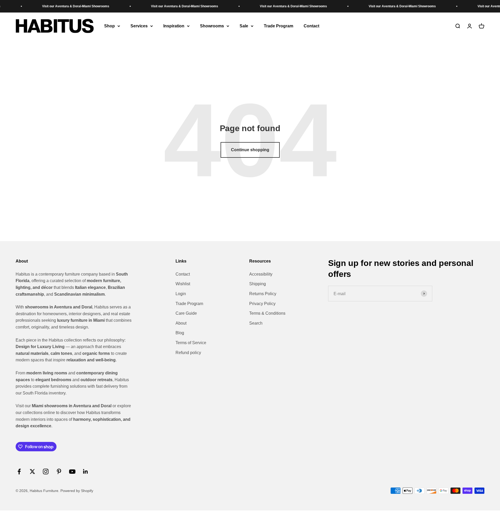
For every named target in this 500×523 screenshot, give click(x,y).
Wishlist (183, 284)
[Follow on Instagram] (45, 471)
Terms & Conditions (267, 313)
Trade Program (278, 26)
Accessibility (260, 274)
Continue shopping (250, 150)
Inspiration (173, 26)
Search (255, 323)
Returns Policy (262, 293)
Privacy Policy (262, 303)
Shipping (257, 284)
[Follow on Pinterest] (59, 471)
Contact (311, 26)
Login (181, 293)
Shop (109, 26)
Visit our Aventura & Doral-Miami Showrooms (63, 6)
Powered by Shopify (76, 491)
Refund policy (188, 352)
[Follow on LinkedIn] (85, 471)
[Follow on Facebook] (19, 471)
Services (139, 26)
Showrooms (212, 26)
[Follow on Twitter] (32, 471)
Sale (244, 26)
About (181, 323)
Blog (180, 333)
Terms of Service (191, 342)
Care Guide (186, 313)
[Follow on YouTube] (72, 471)
